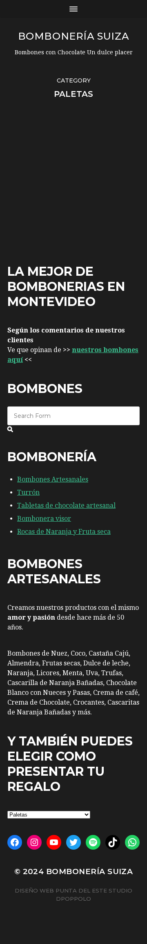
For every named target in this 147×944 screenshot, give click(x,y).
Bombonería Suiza (73, 36)
